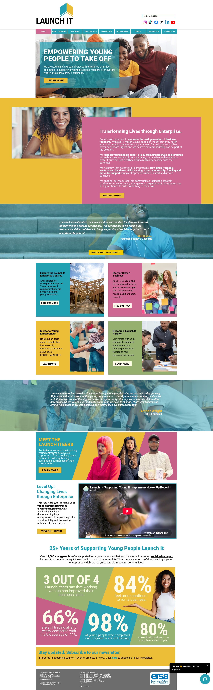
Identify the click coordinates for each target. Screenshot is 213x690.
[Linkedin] (167, 22)
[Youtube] (173, 22)
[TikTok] (150, 22)
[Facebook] (156, 22)
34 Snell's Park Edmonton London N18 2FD (50, 677)
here (114, 657)
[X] (161, 22)
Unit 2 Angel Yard (46, 674)
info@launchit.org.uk (53, 683)
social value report (162, 556)
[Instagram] (144, 22)
